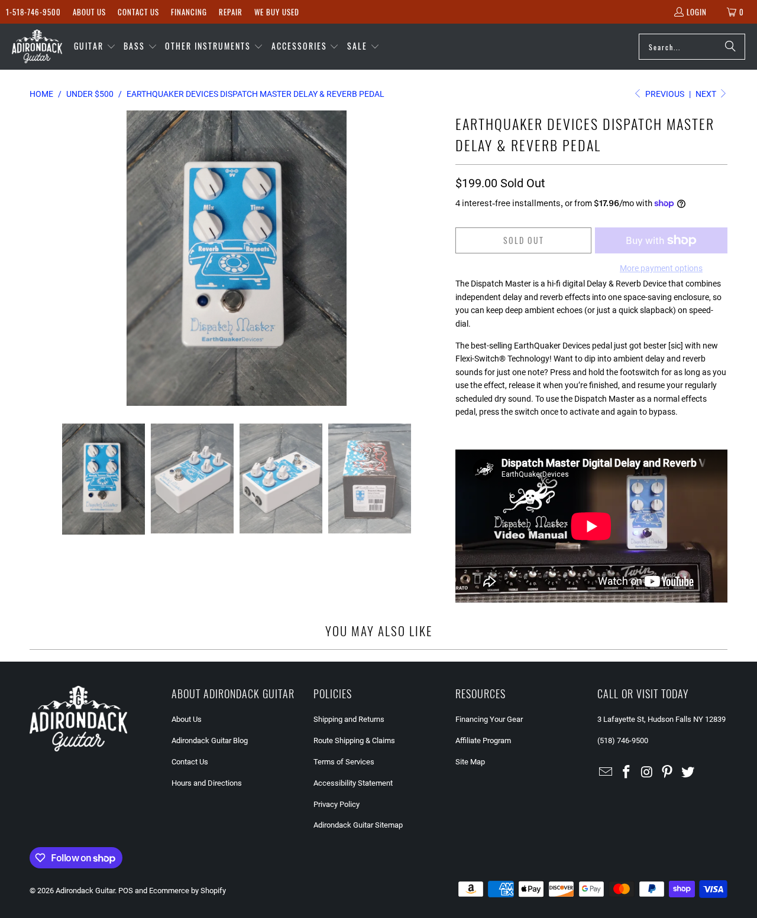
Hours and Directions (207, 783)
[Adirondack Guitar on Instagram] (647, 772)
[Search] (730, 47)
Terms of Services (343, 761)
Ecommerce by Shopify (187, 890)
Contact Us (138, 12)
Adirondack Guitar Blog (210, 740)
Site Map (470, 761)
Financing (189, 12)
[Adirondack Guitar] (37, 47)
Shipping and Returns (348, 719)
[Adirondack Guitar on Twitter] (688, 772)
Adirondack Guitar (85, 890)
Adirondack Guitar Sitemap (358, 825)
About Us (89, 12)
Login (697, 12)
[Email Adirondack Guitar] (606, 772)
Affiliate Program (483, 740)
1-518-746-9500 (33, 12)
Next (706, 94)
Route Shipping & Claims (354, 740)
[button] (95, 46)
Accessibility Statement (353, 783)
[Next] (434, 258)
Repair (230, 12)
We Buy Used (276, 12)
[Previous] (38, 258)
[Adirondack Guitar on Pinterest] (668, 772)
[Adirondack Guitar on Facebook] (627, 772)
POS (125, 890)
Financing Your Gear (489, 719)
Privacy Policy (336, 804)
